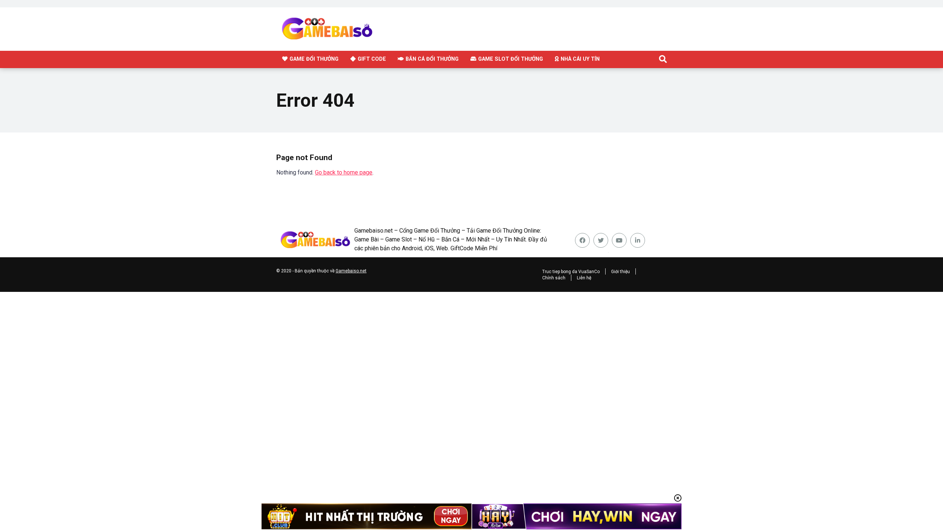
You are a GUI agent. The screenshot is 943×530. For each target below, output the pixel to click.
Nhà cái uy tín (580, 59)
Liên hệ (584, 277)
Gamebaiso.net (351, 270)
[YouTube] (619, 240)
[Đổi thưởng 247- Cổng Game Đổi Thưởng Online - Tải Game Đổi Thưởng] (354, 28)
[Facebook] (582, 240)
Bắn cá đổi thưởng (432, 59)
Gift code (372, 59)
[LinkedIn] (637, 240)
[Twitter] (600, 240)
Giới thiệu (620, 271)
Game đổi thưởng (314, 59)
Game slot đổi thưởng (510, 59)
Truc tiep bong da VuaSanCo (571, 271)
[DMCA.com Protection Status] (608, 251)
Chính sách (553, 277)
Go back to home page (343, 172)
